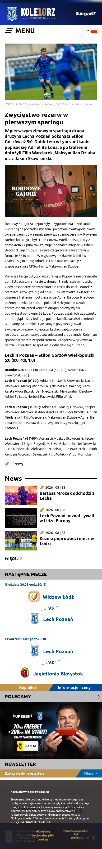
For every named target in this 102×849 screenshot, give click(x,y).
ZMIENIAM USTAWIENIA (35, 822)
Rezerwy (16, 464)
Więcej (12, 558)
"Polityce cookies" (22, 818)
